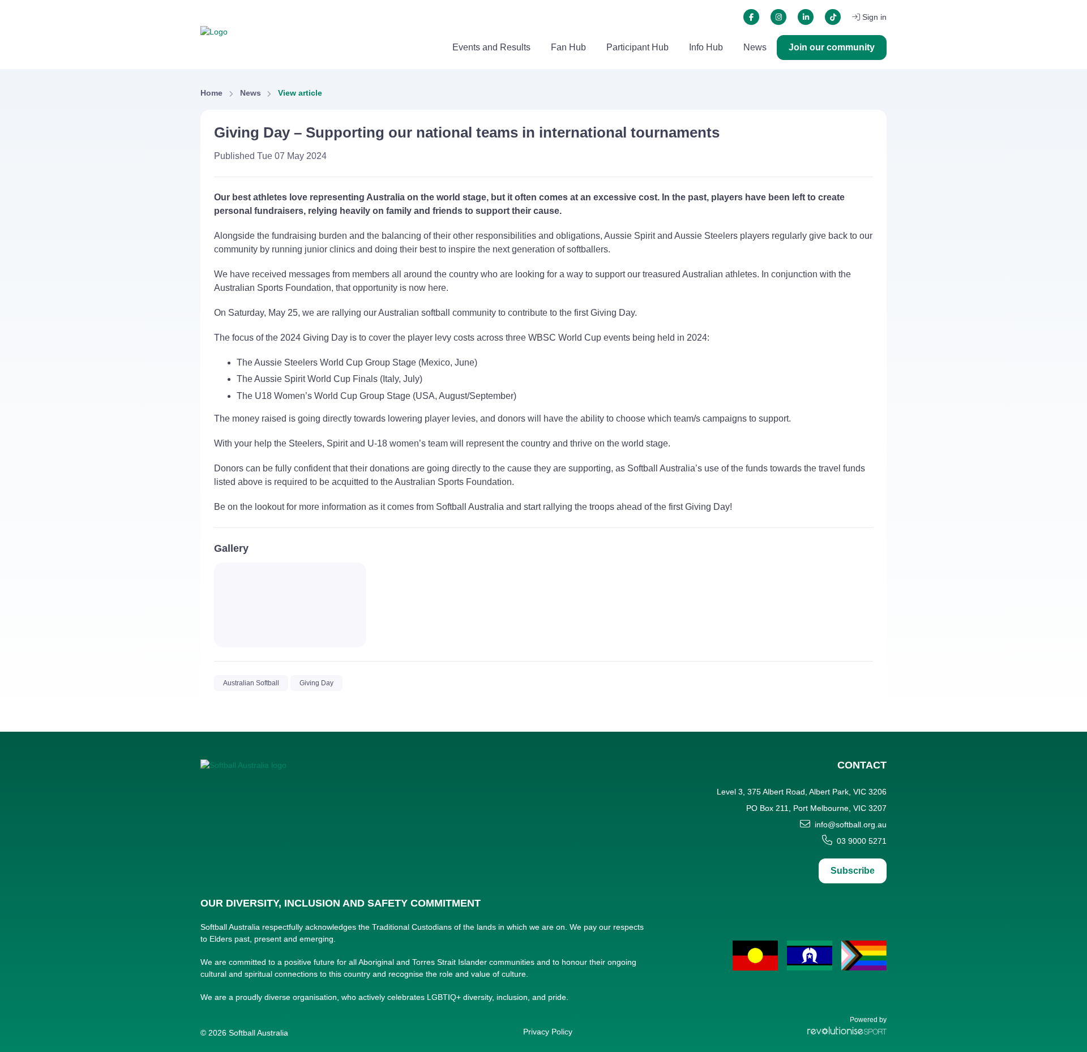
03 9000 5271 (862, 840)
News (755, 47)
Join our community (832, 47)
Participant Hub (637, 47)
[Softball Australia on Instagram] (778, 17)
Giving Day (316, 683)
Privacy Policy (547, 1031)
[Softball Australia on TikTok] (833, 17)
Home (211, 92)
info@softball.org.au (851, 824)
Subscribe (853, 870)
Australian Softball (251, 683)
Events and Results (491, 47)
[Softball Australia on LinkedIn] (806, 17)
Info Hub (706, 47)
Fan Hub (568, 47)
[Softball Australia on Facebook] (751, 17)
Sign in (874, 17)
